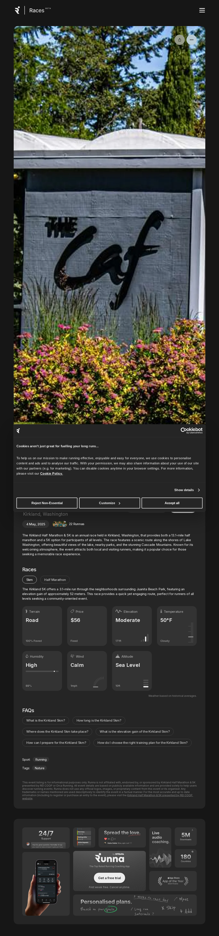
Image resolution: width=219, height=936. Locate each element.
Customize (107, 503)
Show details (184, 490)
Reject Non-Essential (47, 503)
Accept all (172, 503)
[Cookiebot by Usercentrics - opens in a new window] (184, 430)
